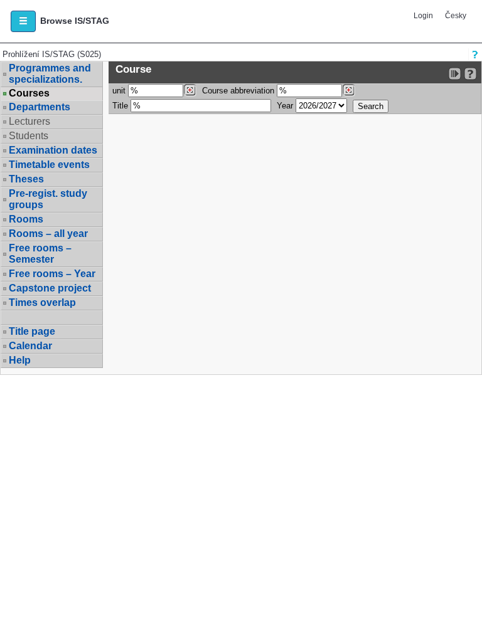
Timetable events (49, 164)
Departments (39, 107)
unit (119, 90)
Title (120, 105)
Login (423, 15)
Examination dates (53, 150)
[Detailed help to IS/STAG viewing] (470, 73)
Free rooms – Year (52, 273)
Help (20, 360)
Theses (26, 179)
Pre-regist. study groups (48, 199)
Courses (29, 93)
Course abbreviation (238, 90)
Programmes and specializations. (50, 74)
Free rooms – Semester (40, 254)
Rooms (26, 219)
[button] (23, 21)
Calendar (30, 345)
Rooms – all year (48, 233)
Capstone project (50, 288)
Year (285, 105)
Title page (32, 331)
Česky (455, 15)
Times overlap (42, 302)
